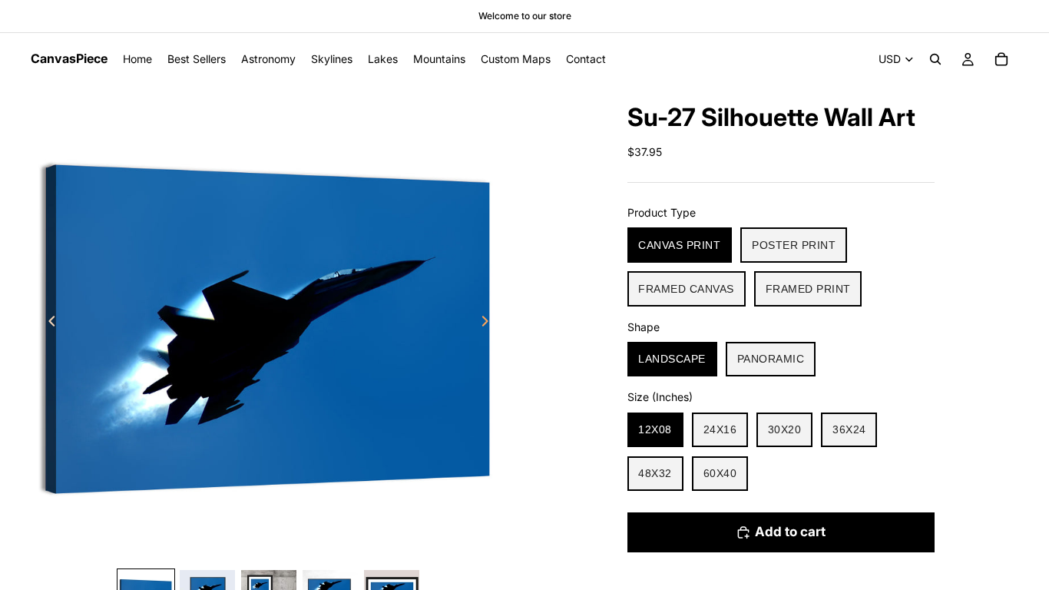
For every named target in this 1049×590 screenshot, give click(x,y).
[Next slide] (489, 323)
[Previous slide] (48, 323)
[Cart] (1001, 59)
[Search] (935, 59)
